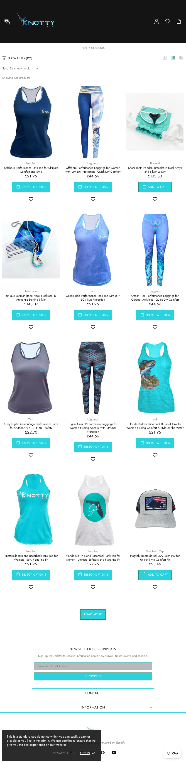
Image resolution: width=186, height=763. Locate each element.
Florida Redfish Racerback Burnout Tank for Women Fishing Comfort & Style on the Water (155, 426)
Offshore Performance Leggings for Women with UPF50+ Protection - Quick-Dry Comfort (93, 170)
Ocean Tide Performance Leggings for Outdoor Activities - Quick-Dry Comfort (155, 298)
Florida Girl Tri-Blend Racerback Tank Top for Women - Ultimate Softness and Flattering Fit (93, 558)
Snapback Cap (155, 551)
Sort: (5, 68)
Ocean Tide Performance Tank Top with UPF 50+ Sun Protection (93, 298)
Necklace (31, 291)
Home (84, 47)
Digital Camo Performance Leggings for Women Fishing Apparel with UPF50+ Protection (93, 428)
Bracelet (155, 163)
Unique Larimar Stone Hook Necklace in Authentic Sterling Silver (31, 298)
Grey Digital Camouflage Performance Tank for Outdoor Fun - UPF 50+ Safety (31, 426)
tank (154, 419)
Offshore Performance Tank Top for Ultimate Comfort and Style (31, 170)
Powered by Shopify (112, 743)
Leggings (92, 163)
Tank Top (31, 163)
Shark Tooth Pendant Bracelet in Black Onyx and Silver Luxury (155, 170)
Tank (93, 291)
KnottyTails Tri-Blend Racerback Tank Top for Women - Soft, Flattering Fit (31, 558)
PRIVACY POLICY (64, 753)
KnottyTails (36, 21)
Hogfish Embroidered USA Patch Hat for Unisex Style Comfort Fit (155, 558)
